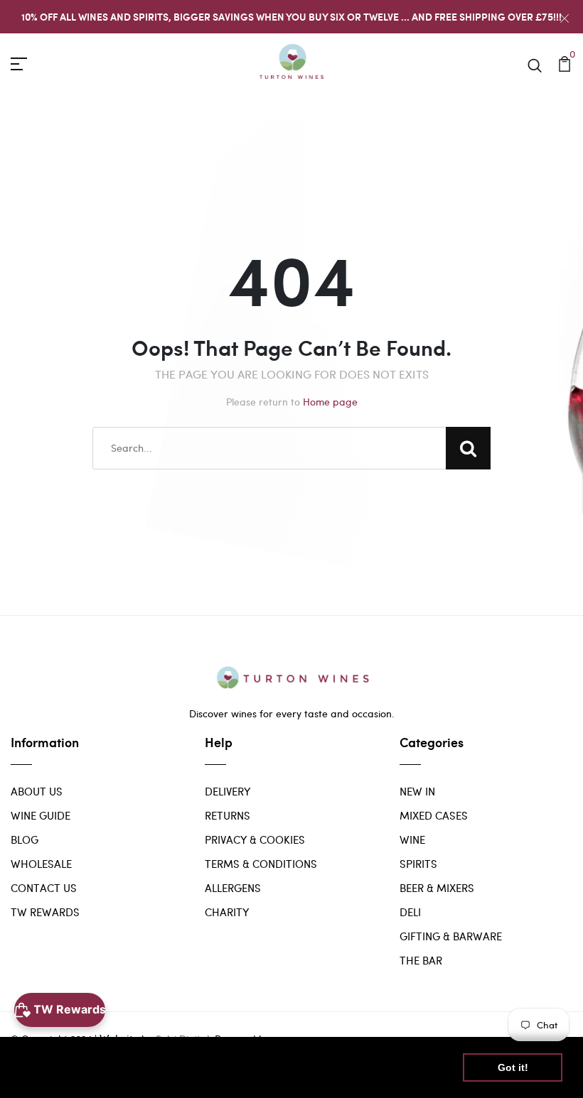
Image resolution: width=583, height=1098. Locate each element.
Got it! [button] (513, 1067)
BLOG (24, 839)
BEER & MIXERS (437, 888)
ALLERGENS (233, 888)
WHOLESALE (41, 864)
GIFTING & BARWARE (451, 936)
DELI (410, 912)
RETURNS (227, 815)
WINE (412, 839)
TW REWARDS (45, 912)
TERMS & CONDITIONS (261, 864)
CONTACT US (44, 888)
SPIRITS (418, 864)
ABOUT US (37, 791)
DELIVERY (227, 791)
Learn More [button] (51, 1076)
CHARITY (227, 912)
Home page (330, 401)
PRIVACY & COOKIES (255, 839)
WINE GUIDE (40, 815)
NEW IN (417, 791)
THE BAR (421, 960)
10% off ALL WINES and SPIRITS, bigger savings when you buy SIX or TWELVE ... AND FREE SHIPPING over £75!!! (291, 16)
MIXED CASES (434, 815)
